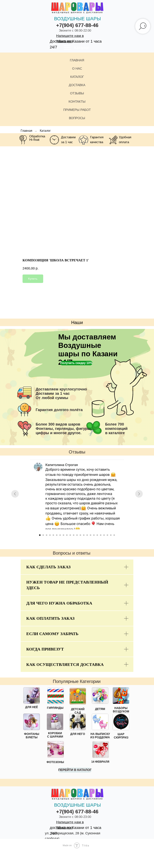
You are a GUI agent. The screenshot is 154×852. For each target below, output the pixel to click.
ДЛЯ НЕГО (77, 733)
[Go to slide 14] (84, 535)
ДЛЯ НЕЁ (31, 707)
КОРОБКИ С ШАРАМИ (55, 735)
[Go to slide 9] (67, 535)
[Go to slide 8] (63, 535)
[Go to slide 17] (94, 535)
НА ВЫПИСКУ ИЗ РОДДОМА (100, 735)
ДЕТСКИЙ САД (78, 711)
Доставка (77, 85)
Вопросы (77, 118)
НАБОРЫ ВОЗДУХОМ (121, 709)
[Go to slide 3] (46, 535)
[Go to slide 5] (53, 535)
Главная (77, 60)
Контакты (77, 101)
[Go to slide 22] (111, 535)
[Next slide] (139, 494)
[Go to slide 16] (90, 535)
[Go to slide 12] (77, 535)
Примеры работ (77, 110)
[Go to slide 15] (87, 535)
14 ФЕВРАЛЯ (100, 761)
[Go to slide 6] (56, 535)
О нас (77, 68)
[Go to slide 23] (114, 535)
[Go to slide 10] (70, 535)
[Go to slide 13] (80, 535)
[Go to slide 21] (107, 535)
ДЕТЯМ (100, 709)
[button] (76, 363)
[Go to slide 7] (60, 535)
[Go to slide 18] (97, 535)
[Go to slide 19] (100, 535)
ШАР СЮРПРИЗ (121, 735)
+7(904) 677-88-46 (77, 25)
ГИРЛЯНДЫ (55, 707)
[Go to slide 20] (104, 535)
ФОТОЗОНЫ (55, 762)
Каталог (81, 47)
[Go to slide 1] (40, 535)
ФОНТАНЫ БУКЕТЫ (31, 735)
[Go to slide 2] (43, 535)
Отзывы (77, 93)
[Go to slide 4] (50, 535)
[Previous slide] (15, 494)
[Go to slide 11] (73, 535)
